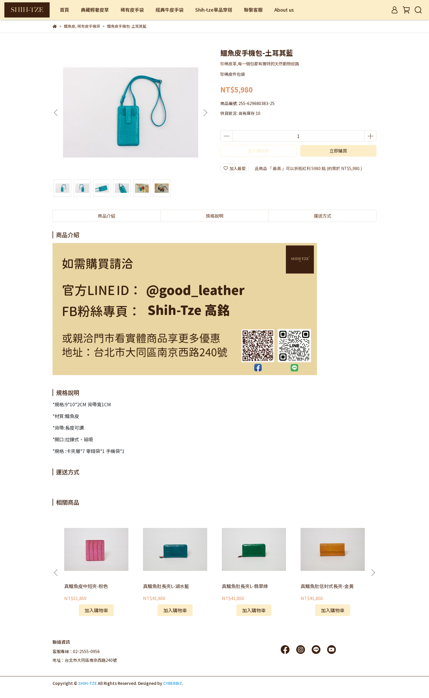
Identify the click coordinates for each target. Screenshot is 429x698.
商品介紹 (106, 216)
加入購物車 (258, 151)
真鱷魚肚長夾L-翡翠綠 (245, 586)
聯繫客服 (253, 9)
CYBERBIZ (172, 683)
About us (284, 9)
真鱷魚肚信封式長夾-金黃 (327, 586)
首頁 (64, 9)
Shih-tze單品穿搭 (213, 9)
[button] (205, 112)
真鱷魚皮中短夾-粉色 (86, 586)
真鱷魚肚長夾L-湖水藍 (166, 586)
